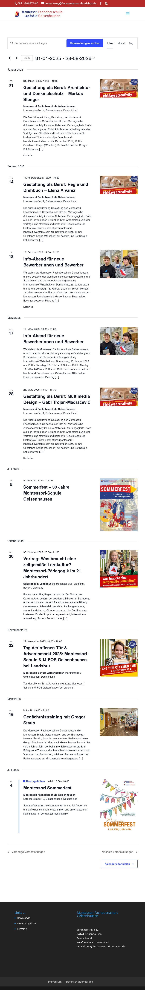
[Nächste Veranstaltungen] (16, 58)
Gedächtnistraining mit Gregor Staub (54, 720)
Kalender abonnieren (117, 864)
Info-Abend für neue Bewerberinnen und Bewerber (53, 262)
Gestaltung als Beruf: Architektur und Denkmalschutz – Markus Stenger (56, 93)
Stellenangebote (26, 923)
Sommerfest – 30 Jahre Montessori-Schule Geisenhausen (46, 493)
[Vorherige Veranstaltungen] (9, 58)
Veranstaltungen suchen (85, 43)
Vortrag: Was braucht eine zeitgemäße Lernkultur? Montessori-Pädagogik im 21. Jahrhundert (52, 567)
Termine (22, 929)
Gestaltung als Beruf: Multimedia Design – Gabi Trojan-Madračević (56, 399)
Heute (27, 57)
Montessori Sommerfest (47, 788)
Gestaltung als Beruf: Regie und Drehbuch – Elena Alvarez (55, 187)
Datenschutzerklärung (79, 981)
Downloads (23, 918)
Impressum (55, 981)
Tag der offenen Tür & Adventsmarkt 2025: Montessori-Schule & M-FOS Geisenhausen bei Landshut (55, 656)
